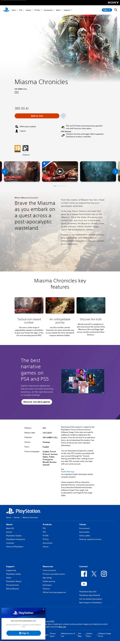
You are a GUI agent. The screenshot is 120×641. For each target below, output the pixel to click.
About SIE (10, 528)
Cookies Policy (89, 634)
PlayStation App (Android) (89, 595)
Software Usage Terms (104, 634)
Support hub (11, 570)
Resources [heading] (48, 566)
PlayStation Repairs (14, 581)
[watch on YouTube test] (72, 178)
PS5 (20, 10)
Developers (47, 585)
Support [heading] (10, 566)
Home (8, 517)
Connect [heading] (83, 566)
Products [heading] (47, 524)
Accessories (48, 10)
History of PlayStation (14, 546)
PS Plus (37, 10)
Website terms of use (68, 634)
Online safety (84, 535)
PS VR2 (45, 535)
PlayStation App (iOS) (87, 591)
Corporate (10, 543)
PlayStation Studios (14, 535)
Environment (84, 528)
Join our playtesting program (90, 599)
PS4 (44, 532)
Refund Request (12, 588)
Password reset (12, 585)
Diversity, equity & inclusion (90, 539)
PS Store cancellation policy (54, 574)
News (58, 10)
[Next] (115, 171)
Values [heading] (82, 524)
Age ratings (47, 577)
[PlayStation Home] (6, 10)
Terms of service (49, 570)
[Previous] (4, 171)
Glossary (46, 588)
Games (28, 10)
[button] (60, 171)
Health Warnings (67, 471)
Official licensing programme (54, 592)
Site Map (80, 634)
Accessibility (84, 532)
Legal (45, 635)
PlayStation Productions (15, 539)
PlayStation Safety (13, 574)
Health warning (49, 581)
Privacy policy (53, 634)
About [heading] (9, 524)
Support (67, 10)
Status (8, 577)
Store (14, 10)
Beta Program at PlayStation (90, 602)
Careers (9, 532)
